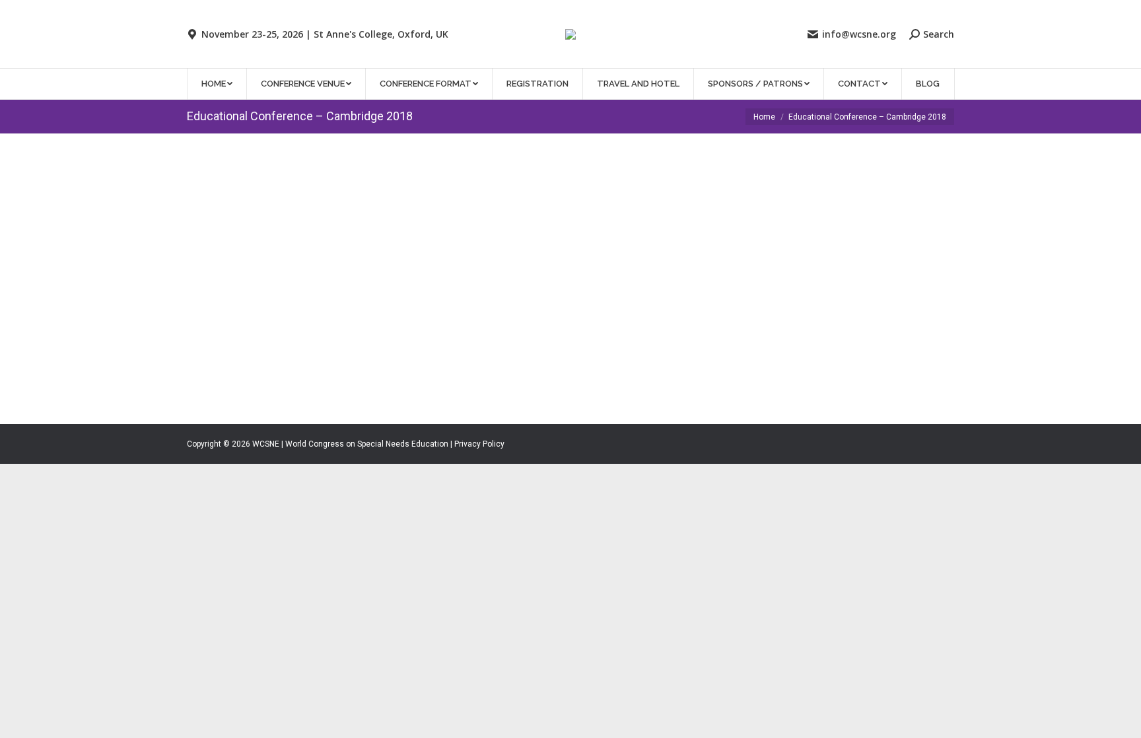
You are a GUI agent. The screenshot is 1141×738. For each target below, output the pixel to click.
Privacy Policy (479, 444)
